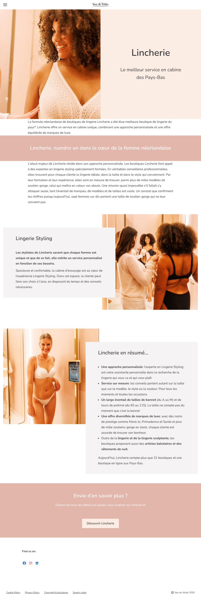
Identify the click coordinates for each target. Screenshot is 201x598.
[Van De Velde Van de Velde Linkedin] (37, 564)
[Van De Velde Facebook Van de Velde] (24, 564)
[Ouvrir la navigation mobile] (5, 4)
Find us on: (29, 551)
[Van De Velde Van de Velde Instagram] (30, 564)
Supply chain (79, 592)
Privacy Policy (32, 592)
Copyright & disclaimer (56, 592)
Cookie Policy (13, 592)
